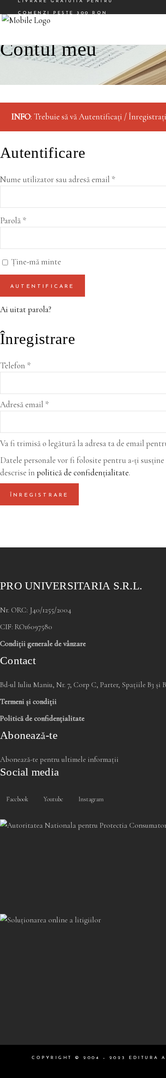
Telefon (15, 365)
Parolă (13, 220)
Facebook (16, 799)
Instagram (90, 799)
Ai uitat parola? (25, 309)
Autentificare (42, 286)
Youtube (52, 799)
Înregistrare (39, 495)
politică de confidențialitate (83, 472)
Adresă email (24, 404)
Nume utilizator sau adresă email (57, 179)
